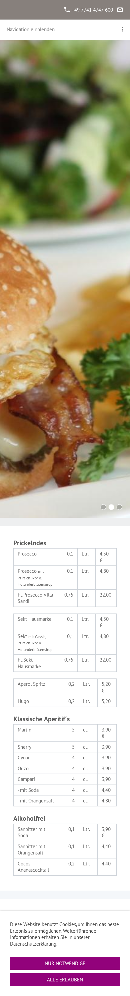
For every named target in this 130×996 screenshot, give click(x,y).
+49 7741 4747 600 (91, 10)
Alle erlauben (65, 979)
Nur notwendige (65, 963)
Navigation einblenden (31, 29)
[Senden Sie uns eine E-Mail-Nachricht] (119, 10)
